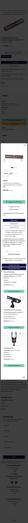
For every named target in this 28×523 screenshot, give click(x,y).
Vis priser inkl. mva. (14, 265)
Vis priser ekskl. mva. (14, 268)
